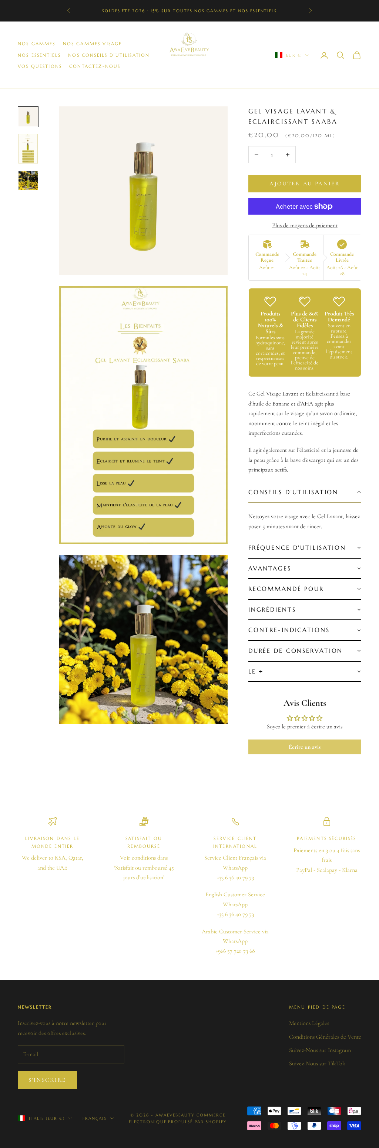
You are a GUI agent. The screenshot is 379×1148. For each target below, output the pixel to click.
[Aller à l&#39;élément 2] (28, 148)
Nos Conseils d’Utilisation (109, 55)
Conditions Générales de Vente (325, 1037)
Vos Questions (40, 66)
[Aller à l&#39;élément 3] (28, 180)
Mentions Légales (309, 1023)
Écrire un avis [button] (305, 747)
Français (95, 1118)
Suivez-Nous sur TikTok (317, 1063)
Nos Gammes (37, 43)
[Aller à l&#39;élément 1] (28, 116)
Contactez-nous (94, 66)
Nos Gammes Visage (92, 43)
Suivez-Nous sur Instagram (320, 1050)
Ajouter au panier (304, 183)
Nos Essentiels (39, 55)
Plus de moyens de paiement (305, 225)
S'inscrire (47, 1079)
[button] (304, 492)
